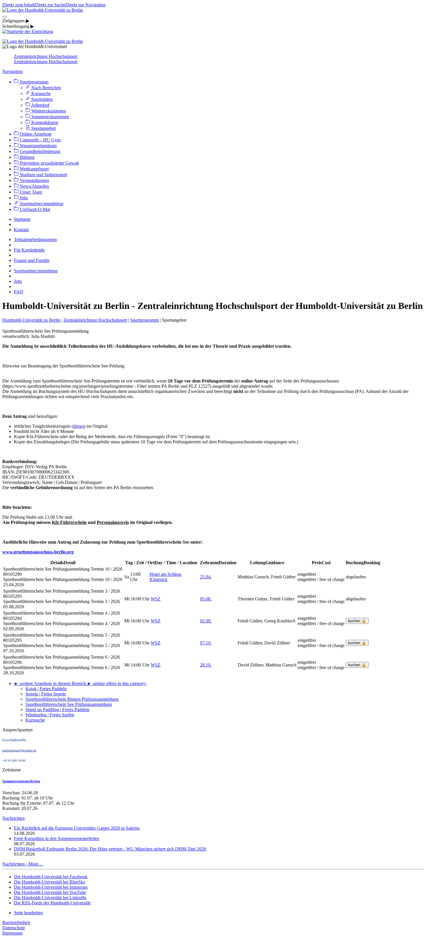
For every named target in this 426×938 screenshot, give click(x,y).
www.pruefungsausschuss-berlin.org (38, 551)
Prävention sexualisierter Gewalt (49, 163)
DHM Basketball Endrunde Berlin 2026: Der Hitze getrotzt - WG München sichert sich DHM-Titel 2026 (110, 848)
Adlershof (39, 105)
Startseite (22, 219)
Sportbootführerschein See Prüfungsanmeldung (69, 704)
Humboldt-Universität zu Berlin (31, 320)
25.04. (206, 576)
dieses (78, 426)
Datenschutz (13, 927)
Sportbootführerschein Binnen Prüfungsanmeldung (72, 699)
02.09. (206, 620)
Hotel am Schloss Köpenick (165, 577)
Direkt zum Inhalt (18, 4)
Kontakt (21, 229)
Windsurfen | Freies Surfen (50, 714)
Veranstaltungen (34, 180)
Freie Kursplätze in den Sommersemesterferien (56, 838)
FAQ (18, 291)
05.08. (206, 598)
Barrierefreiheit (16, 922)
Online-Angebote (35, 134)
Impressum (12, 932)
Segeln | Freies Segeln (46, 693)
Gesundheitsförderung (39, 151)
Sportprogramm (33, 81)
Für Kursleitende (29, 249)
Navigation (12, 71)
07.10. (206, 642)
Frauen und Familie (32, 260)
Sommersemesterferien (21, 781)
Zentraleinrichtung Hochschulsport (45, 56)
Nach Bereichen (45, 87)
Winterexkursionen (48, 110)
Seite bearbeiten (28, 912)
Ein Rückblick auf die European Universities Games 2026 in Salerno (77, 828)
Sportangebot (43, 128)
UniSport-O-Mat (34, 209)
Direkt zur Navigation (85, 4)
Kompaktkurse (44, 122)
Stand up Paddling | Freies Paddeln (57, 709)
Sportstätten (41, 99)
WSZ (156, 598)
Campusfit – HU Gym (40, 139)
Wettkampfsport (34, 168)
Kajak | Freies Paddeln (46, 688)
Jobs (23, 197)
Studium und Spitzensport (43, 174)
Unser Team (30, 192)
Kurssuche (40, 93)
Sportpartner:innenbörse (41, 203)
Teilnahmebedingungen (35, 239)
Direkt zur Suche (49, 4)
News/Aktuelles (34, 186)
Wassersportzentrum (38, 145)
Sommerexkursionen (49, 116)
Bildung (26, 157)
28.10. (206, 664)
